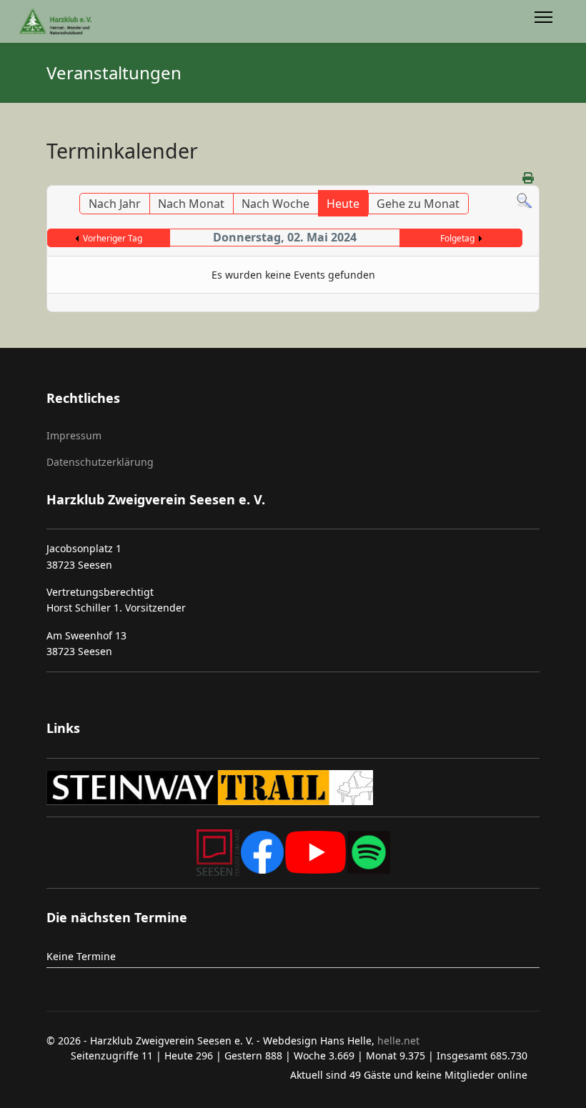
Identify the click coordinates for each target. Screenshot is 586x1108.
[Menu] (543, 21)
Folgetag (457, 238)
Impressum (73, 435)
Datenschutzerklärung (100, 462)
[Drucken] (529, 178)
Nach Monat (191, 203)
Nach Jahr (115, 203)
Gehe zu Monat (418, 203)
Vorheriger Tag (112, 238)
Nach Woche (275, 203)
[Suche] (524, 201)
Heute (343, 203)
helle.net (396, 1040)
